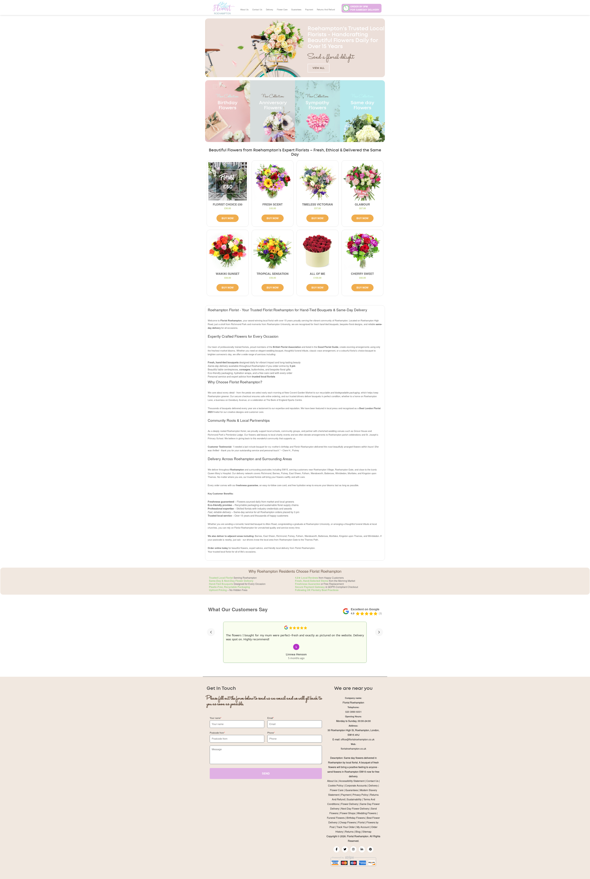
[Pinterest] (370, 849)
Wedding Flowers (366, 813)
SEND (266, 773)
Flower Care (282, 9)
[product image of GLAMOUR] (362, 181)
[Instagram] (353, 849)
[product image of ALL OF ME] (317, 250)
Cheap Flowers (347, 822)
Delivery (269, 9)
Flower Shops (347, 813)
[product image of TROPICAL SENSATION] (272, 250)
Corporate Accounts (356, 785)
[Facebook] (336, 849)
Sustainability (354, 799)
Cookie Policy (335, 785)
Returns (349, 831)
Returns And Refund (326, 9)
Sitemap (366, 831)
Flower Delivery (349, 804)
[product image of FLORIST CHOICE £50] (227, 181)
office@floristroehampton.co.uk (357, 739)
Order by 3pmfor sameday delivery (364, 8)
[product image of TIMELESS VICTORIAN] (317, 181)
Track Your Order (345, 827)
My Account (363, 827)
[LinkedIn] (362, 849)
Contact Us (257, 9)
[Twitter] (345, 849)
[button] (211, 632)
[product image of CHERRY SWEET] (362, 250)
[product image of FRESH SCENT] (272, 181)
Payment (309, 9)
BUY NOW (228, 218)
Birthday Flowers (355, 818)
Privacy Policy (360, 794)
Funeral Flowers (336, 818)
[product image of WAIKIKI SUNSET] (227, 250)
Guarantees (296, 9)
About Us (244, 9)
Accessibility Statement (351, 781)
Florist (361, 822)
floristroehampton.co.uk (353, 748)
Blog (357, 831)
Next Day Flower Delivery (355, 808)
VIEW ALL (318, 68)
